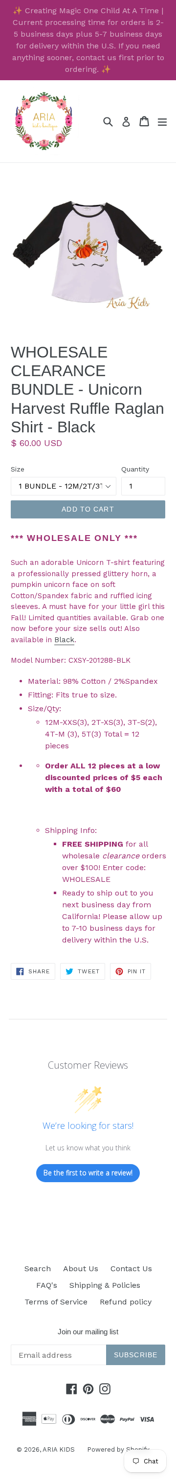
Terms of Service (56, 1301)
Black (64, 639)
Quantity (135, 469)
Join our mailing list (88, 1331)
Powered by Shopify (118, 1449)
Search (37, 1268)
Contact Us (131, 1268)
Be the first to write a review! (88, 1172)
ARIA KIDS (59, 1449)
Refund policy (126, 1301)
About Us (80, 1268)
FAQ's (46, 1285)
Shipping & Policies (104, 1285)
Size (17, 469)
